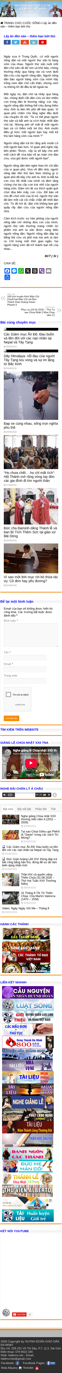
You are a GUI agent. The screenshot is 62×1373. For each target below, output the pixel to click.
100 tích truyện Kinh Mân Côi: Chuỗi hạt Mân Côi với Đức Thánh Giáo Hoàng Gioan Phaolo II (23, 299)
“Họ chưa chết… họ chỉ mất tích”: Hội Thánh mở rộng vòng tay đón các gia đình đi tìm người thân (29, 477)
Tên (7, 652)
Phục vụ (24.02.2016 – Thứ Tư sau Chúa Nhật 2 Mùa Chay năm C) (38, 311)
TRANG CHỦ (12, 23)
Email (8, 664)
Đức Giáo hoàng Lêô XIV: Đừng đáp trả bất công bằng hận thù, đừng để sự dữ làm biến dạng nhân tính (29, 862)
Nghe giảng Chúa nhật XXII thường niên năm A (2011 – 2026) (38, 819)
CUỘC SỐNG (32, 23)
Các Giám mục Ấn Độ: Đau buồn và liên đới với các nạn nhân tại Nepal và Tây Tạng (29, 338)
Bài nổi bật (24, 809)
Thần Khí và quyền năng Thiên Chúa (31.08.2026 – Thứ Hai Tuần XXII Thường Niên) (38, 879)
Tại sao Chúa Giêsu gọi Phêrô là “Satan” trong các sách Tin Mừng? (40, 834)
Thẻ (53, 809)
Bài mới (8, 809)
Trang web (10, 675)
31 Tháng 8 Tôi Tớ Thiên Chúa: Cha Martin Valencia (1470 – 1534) (38, 896)
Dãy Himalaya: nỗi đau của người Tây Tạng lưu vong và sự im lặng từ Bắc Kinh (29, 360)
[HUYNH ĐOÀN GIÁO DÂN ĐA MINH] (31, 9)
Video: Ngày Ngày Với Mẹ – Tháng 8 (25, 908)
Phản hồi (40, 809)
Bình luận (11, 620)
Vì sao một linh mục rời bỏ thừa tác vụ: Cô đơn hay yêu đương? (31, 579)
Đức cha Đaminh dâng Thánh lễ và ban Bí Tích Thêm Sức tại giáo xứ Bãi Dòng (30, 532)
